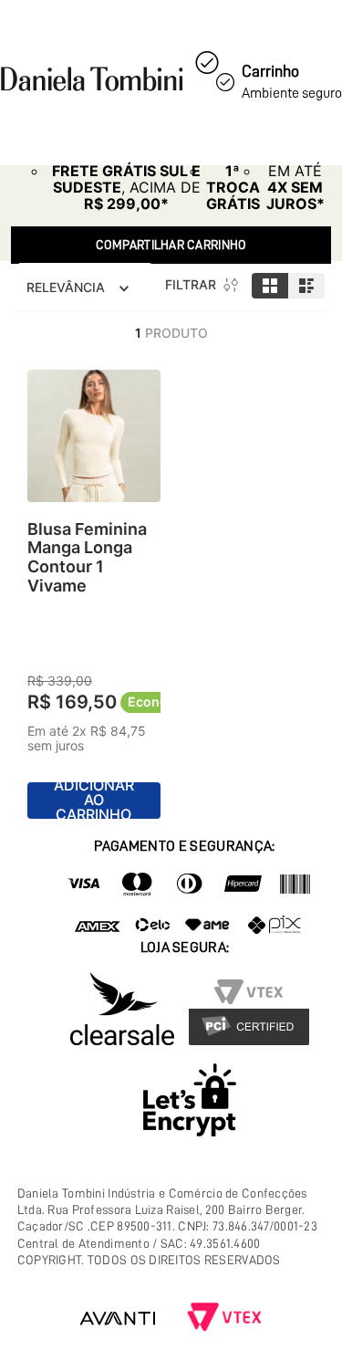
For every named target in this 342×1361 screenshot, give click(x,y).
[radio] (270, 285)
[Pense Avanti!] (117, 1318)
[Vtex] (224, 1318)
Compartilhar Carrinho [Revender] (171, 244)
